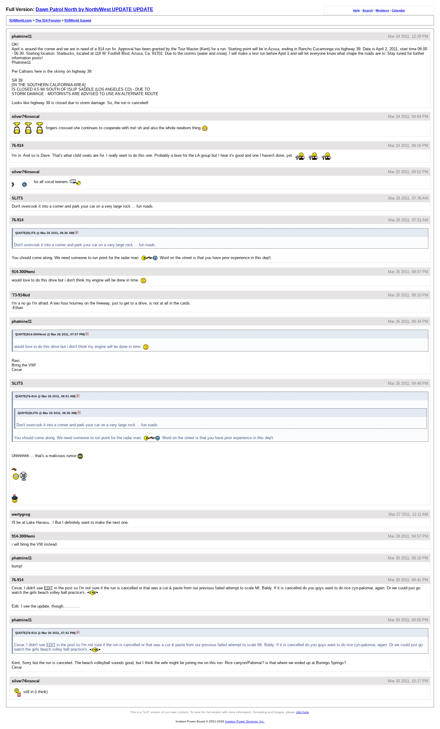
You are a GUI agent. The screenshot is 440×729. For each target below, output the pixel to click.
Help (356, 10)
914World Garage (77, 20)
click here (302, 712)
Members (382, 10)
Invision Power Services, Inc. (245, 721)
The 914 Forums (48, 20)
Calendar (398, 10)
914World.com (20, 20)
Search (367, 10)
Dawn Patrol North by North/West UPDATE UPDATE (94, 9)
